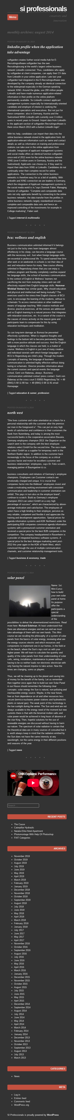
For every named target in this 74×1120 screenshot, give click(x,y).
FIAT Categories (22, 837)
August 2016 (20, 953)
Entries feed (20, 1098)
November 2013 (22, 1041)
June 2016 (19, 960)
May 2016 (19, 963)
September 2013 (22, 1047)
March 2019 (20, 879)
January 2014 (21, 1034)
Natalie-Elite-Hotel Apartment (28, 831)
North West (15, 412)
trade (43, 558)
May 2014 (19, 1021)
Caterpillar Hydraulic (24, 827)
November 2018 (22, 893)
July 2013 (19, 1054)
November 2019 (22, 856)
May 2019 (19, 873)
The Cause (19, 824)
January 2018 (21, 927)
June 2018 (19, 910)
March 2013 (20, 1057)
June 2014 (19, 1017)
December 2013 (22, 1037)
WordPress (53, 1115)
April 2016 (19, 967)
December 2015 (22, 977)
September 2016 (22, 950)
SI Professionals (43, 9)
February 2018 (21, 923)
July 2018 (19, 906)
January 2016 (21, 974)
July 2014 (19, 1014)
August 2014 (20, 1010)
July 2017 (19, 930)
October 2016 (21, 947)
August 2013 (20, 1051)
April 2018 (19, 916)
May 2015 (19, 997)
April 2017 (19, 940)
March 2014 (20, 1027)
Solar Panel (15, 577)
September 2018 (22, 900)
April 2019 (19, 876)
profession (43, 393)
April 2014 (19, 1024)
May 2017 (19, 937)
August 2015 (20, 987)
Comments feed (22, 1101)
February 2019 (21, 883)
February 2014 (21, 1031)
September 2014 (22, 1007)
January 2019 (21, 886)
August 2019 (20, 863)
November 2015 (22, 980)
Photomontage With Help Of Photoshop (33, 834)
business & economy (28, 558)
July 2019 (19, 866)
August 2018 (20, 903)
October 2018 (21, 896)
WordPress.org (21, 1105)
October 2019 (21, 859)
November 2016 (22, 943)
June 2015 (19, 994)
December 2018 (22, 889)
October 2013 (21, 1044)
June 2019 (19, 869)
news (19, 750)
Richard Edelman (28, 625)
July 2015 (19, 990)
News (17, 1076)
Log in (17, 1094)
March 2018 (20, 920)
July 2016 (19, 957)
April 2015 (19, 1000)
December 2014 (22, 1004)
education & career (26, 393)
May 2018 (19, 913)
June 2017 (19, 933)
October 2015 (21, 984)
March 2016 (20, 970)
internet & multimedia (28, 218)
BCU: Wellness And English (26, 237)
